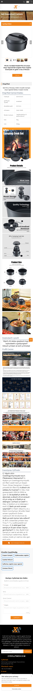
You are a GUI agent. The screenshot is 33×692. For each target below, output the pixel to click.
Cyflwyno (16, 617)
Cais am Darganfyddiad (17, 76)
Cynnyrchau (7, 17)
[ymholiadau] (31, 340)
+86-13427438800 (6, 669)
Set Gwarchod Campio (16, 17)
